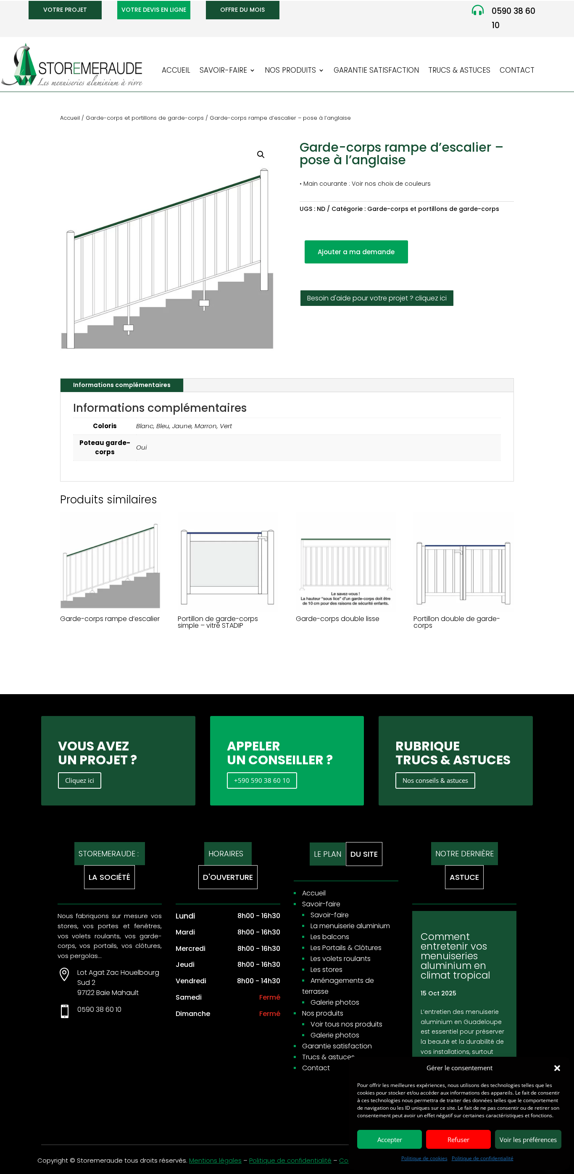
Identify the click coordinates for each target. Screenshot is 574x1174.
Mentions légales (215, 1160)
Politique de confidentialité (482, 1158)
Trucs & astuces (459, 71)
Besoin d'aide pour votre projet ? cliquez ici (377, 298)
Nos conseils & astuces (435, 780)
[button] (557, 1068)
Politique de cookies (424, 1158)
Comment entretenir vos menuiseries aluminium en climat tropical (455, 956)
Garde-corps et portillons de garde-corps (145, 118)
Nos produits (290, 71)
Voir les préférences (528, 1139)
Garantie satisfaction (376, 71)
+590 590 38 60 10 (262, 780)
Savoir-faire (223, 71)
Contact (517, 71)
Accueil (176, 71)
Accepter (389, 1139)
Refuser (458, 1139)
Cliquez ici (79, 780)
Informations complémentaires (122, 385)
